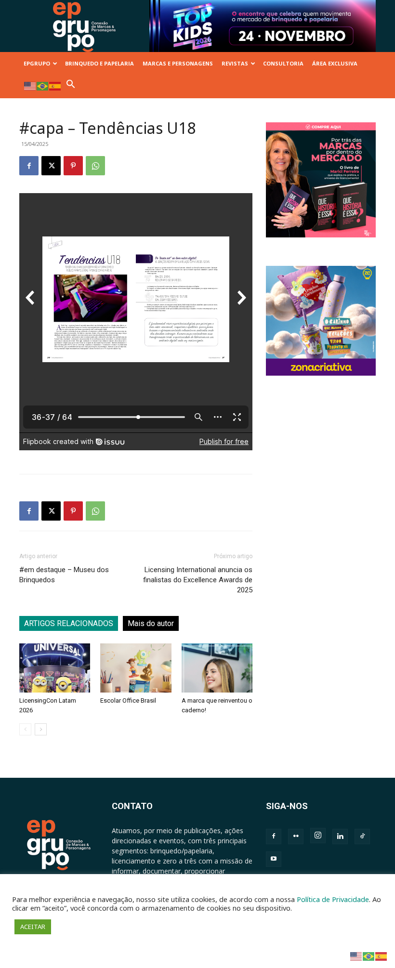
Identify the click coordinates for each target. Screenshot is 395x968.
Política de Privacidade (333, 899)
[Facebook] (29, 165)
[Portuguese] (43, 85)
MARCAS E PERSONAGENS (178, 63)
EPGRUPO (37, 63)
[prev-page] (25, 729)
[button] (71, 86)
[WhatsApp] (95, 165)
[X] (51, 165)
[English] (30, 85)
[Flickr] (295, 836)
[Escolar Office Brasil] (135, 667)
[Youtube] (273, 859)
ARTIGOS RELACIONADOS (68, 623)
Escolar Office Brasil (128, 700)
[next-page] (41, 729)
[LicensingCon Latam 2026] (54, 667)
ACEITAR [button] (32, 926)
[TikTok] (362, 836)
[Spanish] (55, 85)
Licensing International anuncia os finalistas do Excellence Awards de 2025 (197, 579)
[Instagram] (318, 835)
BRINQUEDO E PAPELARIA (99, 63)
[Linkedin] (340, 836)
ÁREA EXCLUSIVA (334, 63)
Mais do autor (151, 623)
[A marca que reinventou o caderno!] (217, 667)
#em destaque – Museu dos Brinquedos (64, 574)
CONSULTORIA (283, 63)
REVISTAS (235, 63)
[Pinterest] (73, 165)
